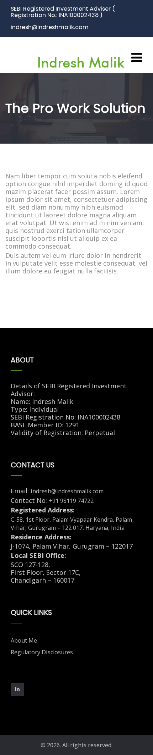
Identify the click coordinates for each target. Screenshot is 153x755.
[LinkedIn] (19, 689)
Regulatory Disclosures (42, 652)
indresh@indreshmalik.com (67, 491)
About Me (24, 640)
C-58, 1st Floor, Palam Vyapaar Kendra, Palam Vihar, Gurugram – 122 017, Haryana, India (71, 524)
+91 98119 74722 (71, 501)
